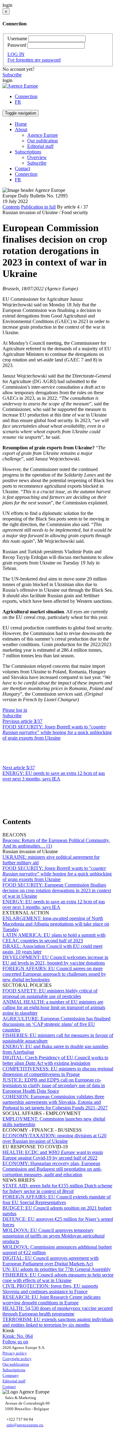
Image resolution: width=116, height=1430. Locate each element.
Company (10, 1375)
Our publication (42, 140)
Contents (11, 207)
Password (16, 45)
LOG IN (15, 54)
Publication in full (38, 207)
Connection (26, 96)
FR (18, 102)
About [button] (21, 129)
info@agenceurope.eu (24, 1425)
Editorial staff (40, 146)
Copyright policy (17, 1358)
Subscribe (12, 74)
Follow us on (15, 1341)
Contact (22, 168)
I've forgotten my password (34, 60)
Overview (37, 157)
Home (21, 124)
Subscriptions (13, 1369)
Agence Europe (42, 135)
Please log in (14, 710)
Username (17, 38)
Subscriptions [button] (28, 151)
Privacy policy (14, 1353)
